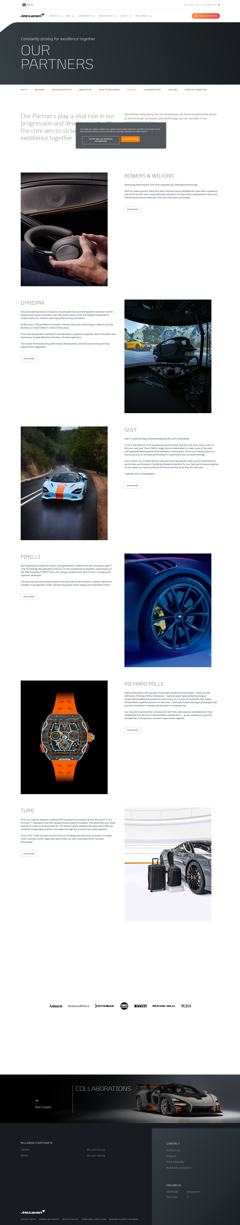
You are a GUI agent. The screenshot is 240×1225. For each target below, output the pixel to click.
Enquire (171, 1156)
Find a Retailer (175, 1162)
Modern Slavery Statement (124, 1219)
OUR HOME (40, 89)
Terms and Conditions (94, 1219)
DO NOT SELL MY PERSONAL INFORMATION (101, 140)
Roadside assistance (179, 1168)
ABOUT (24, 89)
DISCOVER (132, 209)
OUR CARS (173, 89)
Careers (25, 1149)
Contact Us (173, 1150)
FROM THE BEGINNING (109, 89)
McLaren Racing (96, 1155)
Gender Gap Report (49, 1219)
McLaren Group (96, 1149)
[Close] (162, 126)
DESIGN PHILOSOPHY (62, 89)
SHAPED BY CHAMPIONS (196, 89)
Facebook (172, 1192)
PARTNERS (132, 89)
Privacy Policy (70, 1219)
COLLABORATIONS (152, 89)
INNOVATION (85, 89)
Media (24, 1155)
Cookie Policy (28, 1219)
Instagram (193, 1192)
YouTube (171, 1197)
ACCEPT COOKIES (130, 139)
